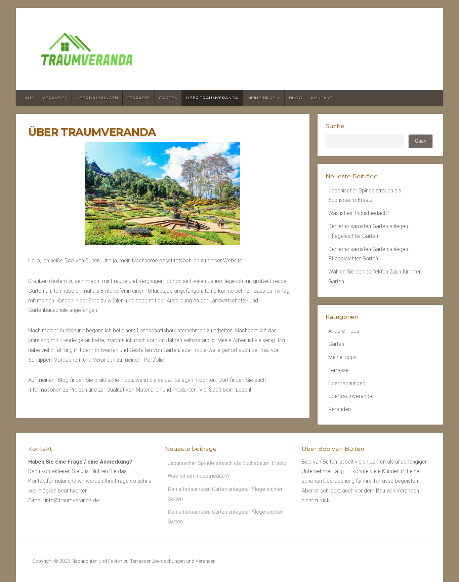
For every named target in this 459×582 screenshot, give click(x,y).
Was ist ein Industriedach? (358, 213)
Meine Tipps (261, 97)
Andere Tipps (343, 331)
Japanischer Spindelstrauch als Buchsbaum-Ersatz (227, 463)
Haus (28, 97)
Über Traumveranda (212, 97)
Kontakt (321, 97)
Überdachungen (97, 97)
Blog (295, 97)
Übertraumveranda (350, 396)
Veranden (55, 97)
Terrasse (138, 97)
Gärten (168, 97)
